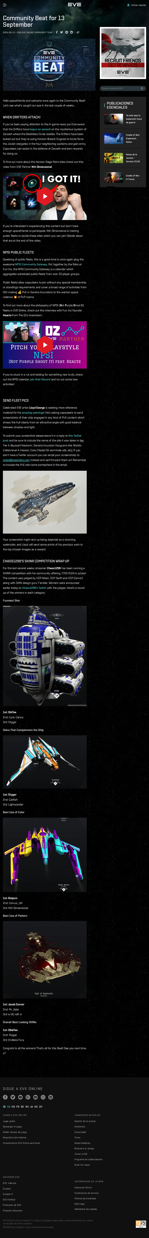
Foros (77, 1137)
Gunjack (7, 1188)
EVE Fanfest (9, 1199)
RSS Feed (79, 1204)
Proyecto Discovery (13, 1210)
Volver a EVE (80, 1154)
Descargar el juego (12, 1126)
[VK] (50, 1097)
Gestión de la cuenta (84, 1121)
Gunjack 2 (8, 1194)
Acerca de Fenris (83, 1187)
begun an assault (40, 129)
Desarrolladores (82, 1143)
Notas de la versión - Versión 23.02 (133, 158)
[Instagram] (43, 1097)
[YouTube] (20, 1097)
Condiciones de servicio (86, 1193)
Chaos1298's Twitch (34, 587)
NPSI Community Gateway (31, 264)
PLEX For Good (82, 1165)
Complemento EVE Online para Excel (21, 1143)
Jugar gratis (9, 1121)
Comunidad (80, 1132)
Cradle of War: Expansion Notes (133, 138)
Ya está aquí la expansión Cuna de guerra (134, 119)
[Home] (74, 7)
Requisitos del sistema (14, 1137)
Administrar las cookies (85, 1209)
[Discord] (35, 1097)
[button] (136, 5)
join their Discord (40, 379)
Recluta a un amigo (84, 1148)
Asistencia (79, 1126)
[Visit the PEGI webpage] (141, 1224)
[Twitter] (12, 1097)
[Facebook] (5, 1097)
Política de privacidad (85, 1198)
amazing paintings (33, 412)
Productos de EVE (12, 1205)
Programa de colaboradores (88, 1159)
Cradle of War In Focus (132, 177)
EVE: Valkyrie (9, 1183)
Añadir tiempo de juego (15, 1132)
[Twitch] (28, 1097)
